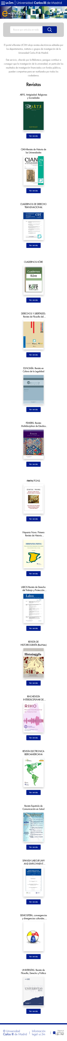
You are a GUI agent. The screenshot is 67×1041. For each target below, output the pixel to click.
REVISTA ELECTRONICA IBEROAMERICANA (33, 752)
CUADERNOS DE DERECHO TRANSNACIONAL (33, 205)
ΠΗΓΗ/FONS (33, 481)
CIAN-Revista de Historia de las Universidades (33, 151)
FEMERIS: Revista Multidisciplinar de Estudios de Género (33, 425)
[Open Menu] (3, 3)
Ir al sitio (33, 136)
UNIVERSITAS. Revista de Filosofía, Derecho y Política (33, 971)
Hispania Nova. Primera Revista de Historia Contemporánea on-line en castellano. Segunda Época (33, 534)
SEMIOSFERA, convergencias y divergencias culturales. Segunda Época (33, 917)
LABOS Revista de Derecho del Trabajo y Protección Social (33, 589)
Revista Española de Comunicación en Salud (33, 807)
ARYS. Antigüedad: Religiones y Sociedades (33, 96)
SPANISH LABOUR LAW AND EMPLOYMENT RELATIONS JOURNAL (33, 862)
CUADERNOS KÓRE (33, 262)
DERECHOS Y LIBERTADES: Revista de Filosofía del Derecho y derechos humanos (33, 315)
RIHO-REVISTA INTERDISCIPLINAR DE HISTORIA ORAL (33, 698)
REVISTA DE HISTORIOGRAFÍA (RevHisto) (33, 643)
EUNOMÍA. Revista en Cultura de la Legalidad (33, 369)
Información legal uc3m (38, 1033)
